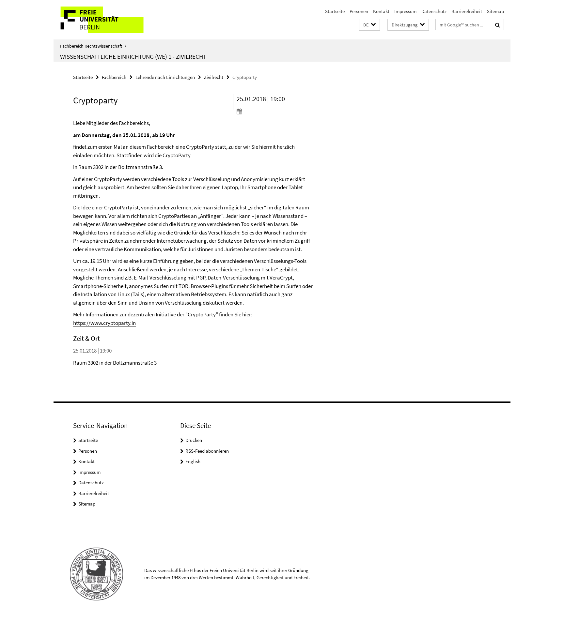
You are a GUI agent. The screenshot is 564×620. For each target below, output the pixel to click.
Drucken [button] (193, 440)
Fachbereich (114, 77)
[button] (369, 25)
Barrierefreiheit (466, 11)
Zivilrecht (213, 77)
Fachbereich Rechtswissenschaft (93, 46)
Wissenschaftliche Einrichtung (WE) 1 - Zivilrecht (133, 56)
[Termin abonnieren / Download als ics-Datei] (275, 111)
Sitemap (495, 11)
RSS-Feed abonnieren (207, 451)
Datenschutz (433, 11)
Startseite (335, 11)
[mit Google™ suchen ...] (498, 25)
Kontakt (381, 11)
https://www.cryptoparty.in (104, 322)
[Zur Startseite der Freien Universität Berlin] (108, 20)
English (192, 461)
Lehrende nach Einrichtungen (165, 77)
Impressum (405, 11)
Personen (359, 11)
